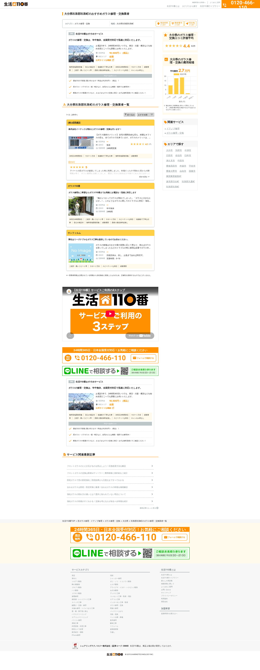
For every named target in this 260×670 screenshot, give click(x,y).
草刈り (74, 578)
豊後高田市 (171, 166)
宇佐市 (192, 166)
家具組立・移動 (77, 632)
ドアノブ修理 (172, 128)
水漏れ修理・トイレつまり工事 (83, 608)
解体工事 (113, 623)
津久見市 (170, 160)
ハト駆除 (75, 590)
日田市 (169, 155)
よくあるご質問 (215, 2)
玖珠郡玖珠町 (172, 186)
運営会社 (164, 602)
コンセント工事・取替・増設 (120, 596)
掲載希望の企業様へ (199, 2)
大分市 (169, 150)
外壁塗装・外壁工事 (79, 626)
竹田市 (181, 160)
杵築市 (183, 166)
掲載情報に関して (167, 584)
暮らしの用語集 (167, 581)
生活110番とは (173, 6)
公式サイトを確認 (103, 60)
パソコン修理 (77, 620)
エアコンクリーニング (80, 617)
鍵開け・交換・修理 (79, 605)
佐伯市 (178, 155)
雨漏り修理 (114, 608)
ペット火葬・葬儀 (116, 617)
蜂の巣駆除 (76, 584)
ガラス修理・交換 (175, 133)
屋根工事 (75, 623)
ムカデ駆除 (114, 584)
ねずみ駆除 (114, 590)
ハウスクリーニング (79, 614)
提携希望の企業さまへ (169, 613)
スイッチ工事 (77, 602)
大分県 (125, 521)
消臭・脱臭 (114, 614)
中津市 (188, 150)
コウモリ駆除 (77, 593)
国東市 (192, 171)
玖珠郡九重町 (188, 181)
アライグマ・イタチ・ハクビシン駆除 (124, 587)
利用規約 (164, 599)
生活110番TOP (68, 521)
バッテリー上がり (116, 611)
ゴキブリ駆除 (77, 587)
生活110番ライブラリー (210, 6)
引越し (112, 632)
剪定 (73, 575)
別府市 (178, 150)
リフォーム (114, 626)
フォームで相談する (145, 358)
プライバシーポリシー (169, 596)
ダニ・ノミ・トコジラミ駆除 (120, 581)
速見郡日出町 (172, 181)
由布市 (183, 171)
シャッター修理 (115, 578)
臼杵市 (188, 155)
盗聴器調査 (114, 629)
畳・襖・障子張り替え (80, 611)
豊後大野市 (171, 171)
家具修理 (113, 620)
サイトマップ (166, 593)
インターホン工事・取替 (119, 602)
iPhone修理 (76, 635)
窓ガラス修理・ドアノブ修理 (90, 521)
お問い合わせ (166, 590)
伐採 (111, 575)
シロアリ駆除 (77, 581)
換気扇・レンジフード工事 (81, 599)
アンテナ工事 (115, 593)
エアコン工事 (115, 599)
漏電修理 (75, 596)
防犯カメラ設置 (77, 629)
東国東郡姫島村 (173, 176)
